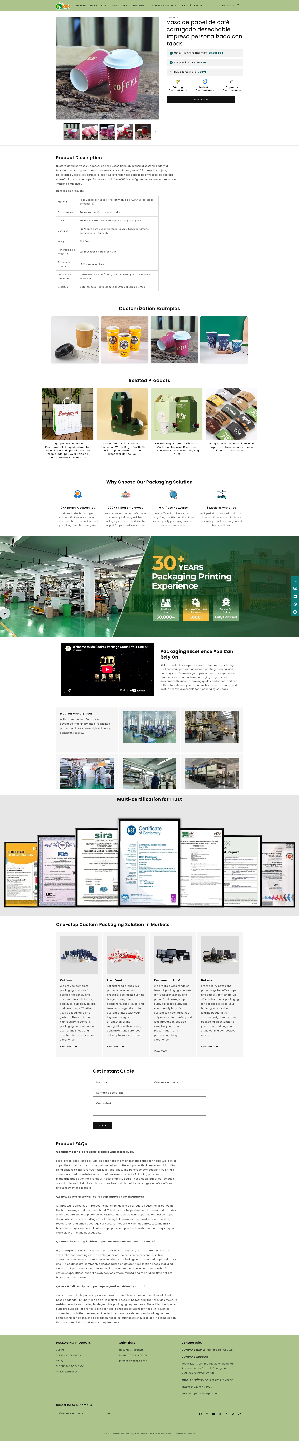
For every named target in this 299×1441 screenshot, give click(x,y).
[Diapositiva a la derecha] (155, 131)
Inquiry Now (201, 99)
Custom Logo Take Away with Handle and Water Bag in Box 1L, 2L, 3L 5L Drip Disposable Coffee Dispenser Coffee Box (122, 449)
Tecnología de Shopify (136, 1433)
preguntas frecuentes (132, 1349)
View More (67, 1046)
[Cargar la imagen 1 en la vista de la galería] (72, 132)
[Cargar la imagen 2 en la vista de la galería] (89, 132)
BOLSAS (60, 1349)
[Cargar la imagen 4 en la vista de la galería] (125, 132)
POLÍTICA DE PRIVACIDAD (133, 1355)
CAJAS (59, 1360)
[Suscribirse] (108, 1413)
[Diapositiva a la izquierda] (59, 131)
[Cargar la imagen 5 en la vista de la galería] (143, 132)
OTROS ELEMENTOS (67, 1371)
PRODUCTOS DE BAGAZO (70, 1366)
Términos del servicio (184, 1433)
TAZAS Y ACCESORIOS (68, 1355)
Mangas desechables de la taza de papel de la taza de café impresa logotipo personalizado (231, 447)
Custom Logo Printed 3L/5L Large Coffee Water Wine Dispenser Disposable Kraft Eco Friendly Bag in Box (177, 449)
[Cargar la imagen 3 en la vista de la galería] (107, 132)
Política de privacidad (160, 1433)
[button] (99, 5)
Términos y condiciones (133, 1360)
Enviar (102, 1125)
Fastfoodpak (118, 1433)
